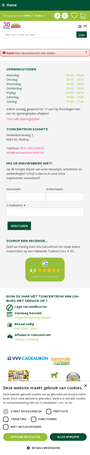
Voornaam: (13, 189)
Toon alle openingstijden (23, 119)
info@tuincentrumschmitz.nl (25, 153)
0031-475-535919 (32, 148)
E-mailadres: (16, 205)
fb (57, 16)
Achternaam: (54, 189)
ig (65, 16)
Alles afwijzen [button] (68, 437)
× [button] (85, 385)
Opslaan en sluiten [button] (25, 437)
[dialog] (45, 418)
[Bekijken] (82, 15)
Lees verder (65, 403)
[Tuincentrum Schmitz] (12, 25)
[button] (45, 447)
